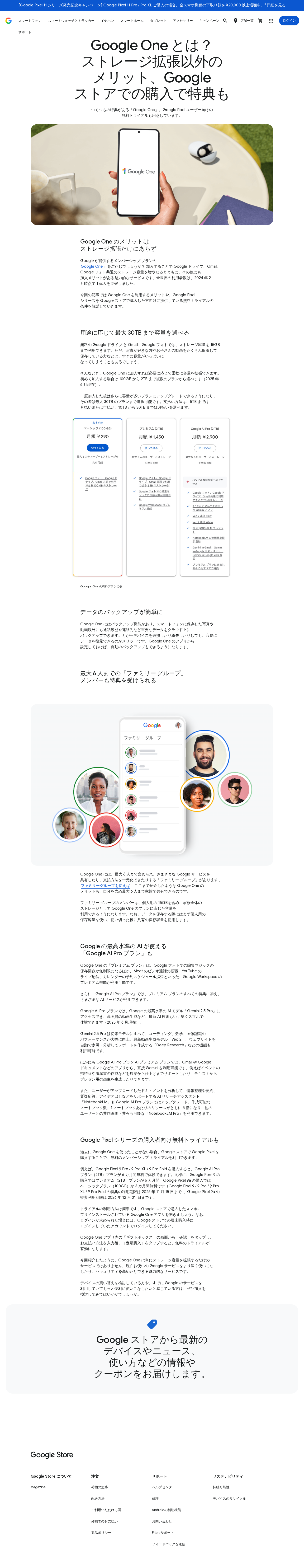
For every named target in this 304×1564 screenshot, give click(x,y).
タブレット (158, 21)
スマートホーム (132, 21)
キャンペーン (209, 21)
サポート (25, 32)
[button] (225, 20)
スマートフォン (30, 21)
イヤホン (107, 21)
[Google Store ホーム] (8, 20)
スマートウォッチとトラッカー (71, 21)
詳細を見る (276, 5)
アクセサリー (183, 21)
